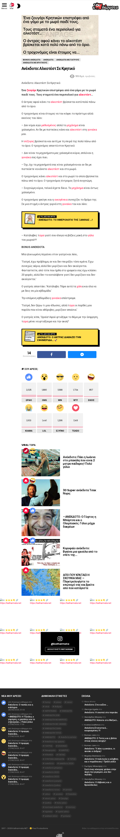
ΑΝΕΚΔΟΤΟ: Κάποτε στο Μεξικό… (101, 720)
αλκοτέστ (85, 94)
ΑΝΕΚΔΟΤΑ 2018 (52, 715)
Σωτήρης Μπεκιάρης (93, 766)
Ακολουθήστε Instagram (60, 649)
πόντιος (71, 807)
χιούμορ (66, 816)
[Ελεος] (33, 481)
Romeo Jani (90, 735)
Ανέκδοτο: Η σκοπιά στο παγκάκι (101, 712)
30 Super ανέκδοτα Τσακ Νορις (79, 492)
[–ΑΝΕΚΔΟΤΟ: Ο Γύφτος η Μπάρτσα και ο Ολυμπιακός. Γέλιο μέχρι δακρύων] (41, 522)
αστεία (68, 789)
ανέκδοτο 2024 (66, 763)
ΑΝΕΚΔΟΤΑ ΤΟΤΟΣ (53, 732)
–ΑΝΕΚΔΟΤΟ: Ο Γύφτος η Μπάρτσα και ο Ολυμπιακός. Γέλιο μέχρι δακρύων (79, 522)
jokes (58, 702)
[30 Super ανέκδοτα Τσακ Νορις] (41, 492)
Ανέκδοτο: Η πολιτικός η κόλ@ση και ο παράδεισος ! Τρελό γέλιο (101, 760)
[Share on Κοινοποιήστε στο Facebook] (51, 354)
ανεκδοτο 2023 (52, 776)
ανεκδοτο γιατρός (53, 781)
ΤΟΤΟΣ (73, 759)
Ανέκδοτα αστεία (68, 737)
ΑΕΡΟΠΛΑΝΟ (50, 711)
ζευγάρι (31, 90)
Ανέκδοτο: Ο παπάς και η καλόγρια (20, 706)
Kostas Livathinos (92, 724)
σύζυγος (29, 141)
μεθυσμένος (48, 125)
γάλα (91, 235)
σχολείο (48, 811)
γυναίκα (92, 129)
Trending (26, 451)
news (69, 702)
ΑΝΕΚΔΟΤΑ (67, 711)
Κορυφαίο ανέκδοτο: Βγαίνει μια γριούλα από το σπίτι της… (80, 551)
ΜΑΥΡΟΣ (64, 750)
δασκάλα (72, 794)
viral (47, 706)
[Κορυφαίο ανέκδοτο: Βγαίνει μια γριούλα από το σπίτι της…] (41, 552)
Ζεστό (26, 481)
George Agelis (91, 709)
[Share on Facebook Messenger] (82, 354)
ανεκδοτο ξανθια (52, 785)
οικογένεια (61, 199)
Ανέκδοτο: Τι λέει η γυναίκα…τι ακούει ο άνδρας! (99, 750)
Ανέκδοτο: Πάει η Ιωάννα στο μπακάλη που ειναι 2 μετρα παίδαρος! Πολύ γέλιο (79, 462)
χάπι (79, 286)
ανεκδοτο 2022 (52, 772)
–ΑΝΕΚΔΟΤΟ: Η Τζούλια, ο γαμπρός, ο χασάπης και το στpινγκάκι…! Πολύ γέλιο (21, 719)
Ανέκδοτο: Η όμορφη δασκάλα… (18, 732)
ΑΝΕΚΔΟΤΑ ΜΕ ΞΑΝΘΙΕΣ (55, 724)
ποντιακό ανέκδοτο (53, 807)
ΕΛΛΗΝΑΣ (62, 746)
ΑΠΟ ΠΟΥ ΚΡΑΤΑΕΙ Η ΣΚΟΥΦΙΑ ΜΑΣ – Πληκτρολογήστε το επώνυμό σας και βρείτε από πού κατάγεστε (78, 581)
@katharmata (60, 644)
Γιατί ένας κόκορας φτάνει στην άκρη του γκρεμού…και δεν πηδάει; (100, 772)
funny (47, 702)
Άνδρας (58, 706)
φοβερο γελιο (51, 816)
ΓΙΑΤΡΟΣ (48, 746)
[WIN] (33, 451)
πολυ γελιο (61, 802)
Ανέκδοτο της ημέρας (54, 741)
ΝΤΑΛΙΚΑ (49, 754)
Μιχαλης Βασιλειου (92, 755)
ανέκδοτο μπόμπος (53, 767)
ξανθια (48, 802)
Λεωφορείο (50, 750)
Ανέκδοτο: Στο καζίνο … (96, 704)
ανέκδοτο (49, 763)
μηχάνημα (72, 125)
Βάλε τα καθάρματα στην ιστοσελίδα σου (100, 828)
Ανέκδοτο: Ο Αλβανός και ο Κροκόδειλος (97, 783)
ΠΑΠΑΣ (62, 754)
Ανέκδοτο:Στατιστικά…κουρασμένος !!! (95, 729)
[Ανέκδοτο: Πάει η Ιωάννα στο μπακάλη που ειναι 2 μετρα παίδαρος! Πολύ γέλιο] (41, 462)
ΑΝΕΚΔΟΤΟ (50, 737)
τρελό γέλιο (63, 811)
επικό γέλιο (50, 798)
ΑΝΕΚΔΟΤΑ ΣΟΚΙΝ (53, 728)
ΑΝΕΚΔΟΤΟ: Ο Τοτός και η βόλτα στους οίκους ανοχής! (100, 739)
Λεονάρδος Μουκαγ (93, 717)
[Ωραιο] (33, 511)
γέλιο (47, 794)
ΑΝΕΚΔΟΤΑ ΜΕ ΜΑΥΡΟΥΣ (56, 719)
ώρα (41, 235)
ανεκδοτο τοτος (52, 789)
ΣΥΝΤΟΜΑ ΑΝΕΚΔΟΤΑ (54, 759)
